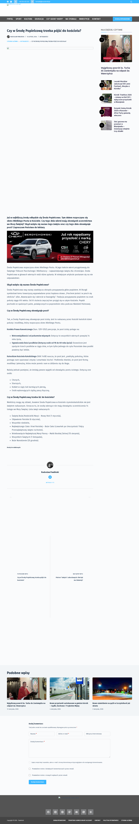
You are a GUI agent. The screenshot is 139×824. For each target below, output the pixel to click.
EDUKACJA (39, 19)
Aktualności (44, 36)
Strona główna (126, 820)
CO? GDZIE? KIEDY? (54, 19)
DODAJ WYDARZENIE (122, 19)
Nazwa (33, 734)
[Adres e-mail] (76, 812)
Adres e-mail (63, 734)
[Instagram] (62, 812)
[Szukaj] (131, 2)
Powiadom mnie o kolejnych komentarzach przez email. (53, 769)
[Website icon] (50, 477)
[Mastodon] (69, 812)
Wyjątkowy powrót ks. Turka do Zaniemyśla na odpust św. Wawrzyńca (115, 71)
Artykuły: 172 (50, 482)
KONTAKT (96, 19)
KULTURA (28, 19)
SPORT (19, 19)
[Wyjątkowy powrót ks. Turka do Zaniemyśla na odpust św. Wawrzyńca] (26, 688)
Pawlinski (21, 820)
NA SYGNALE (71, 19)
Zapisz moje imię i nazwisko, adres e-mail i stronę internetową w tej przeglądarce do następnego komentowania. (66, 762)
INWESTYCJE (84, 19)
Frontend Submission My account (80, 820)
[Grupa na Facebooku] (90, 812)
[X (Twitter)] (11, 2)
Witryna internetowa (94, 734)
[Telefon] (83, 812)
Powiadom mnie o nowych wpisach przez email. (50, 775)
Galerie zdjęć (117, 58)
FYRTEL (10, 19)
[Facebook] (8, 2)
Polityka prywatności (110, 820)
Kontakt (97, 820)
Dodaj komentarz (37, 742)
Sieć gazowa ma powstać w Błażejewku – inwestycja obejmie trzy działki (121, 126)
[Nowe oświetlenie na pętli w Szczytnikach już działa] (112, 688)
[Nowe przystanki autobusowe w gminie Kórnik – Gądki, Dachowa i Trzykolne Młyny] (69, 688)
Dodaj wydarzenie (59, 820)
